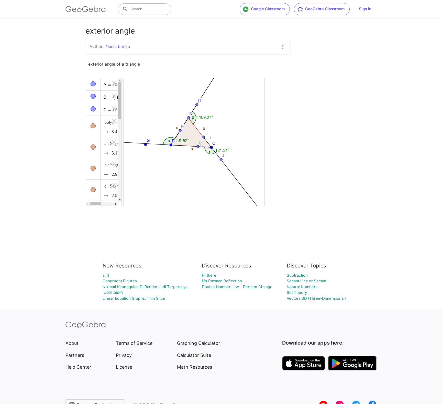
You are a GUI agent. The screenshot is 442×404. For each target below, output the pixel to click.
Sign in (365, 8)
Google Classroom (268, 8)
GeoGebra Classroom (325, 8)
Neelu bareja (118, 46)
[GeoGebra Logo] (85, 9)
